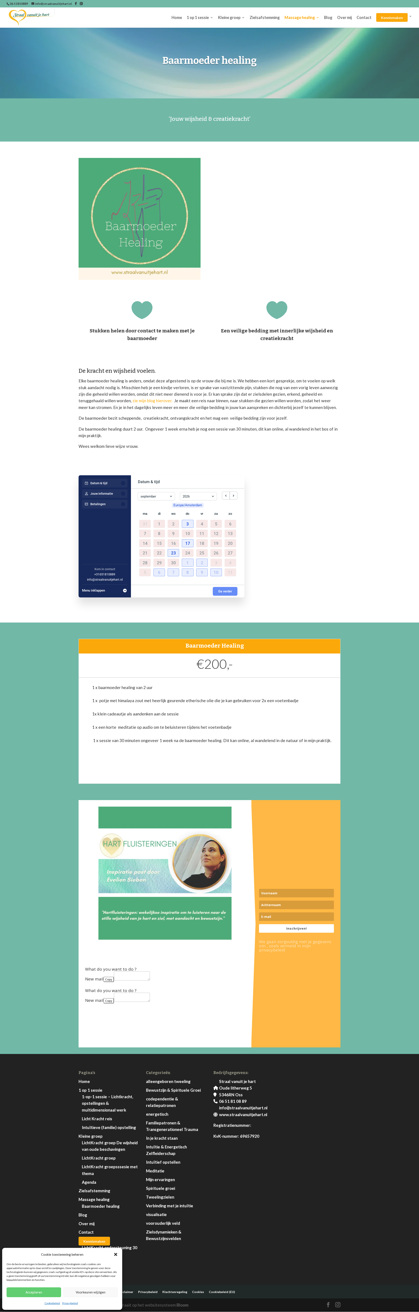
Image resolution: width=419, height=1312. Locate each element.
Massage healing (300, 18)
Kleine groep (229, 18)
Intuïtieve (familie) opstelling (109, 1127)
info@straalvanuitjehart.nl (105, 579)
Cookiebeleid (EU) (222, 1292)
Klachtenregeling (174, 1292)
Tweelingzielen (160, 1196)
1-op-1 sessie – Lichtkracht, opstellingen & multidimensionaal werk (107, 1103)
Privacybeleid (70, 1303)
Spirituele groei (160, 1188)
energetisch (157, 1114)
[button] (115, 1254)
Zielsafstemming (265, 18)
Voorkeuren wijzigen (90, 1292)
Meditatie (155, 1170)
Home (177, 18)
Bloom (183, 1304)
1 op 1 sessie (198, 18)
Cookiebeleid (52, 1303)
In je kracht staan (162, 1138)
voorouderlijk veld (163, 1223)
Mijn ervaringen (160, 1179)
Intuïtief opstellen (163, 1162)
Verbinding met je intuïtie (169, 1205)
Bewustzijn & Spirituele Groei (173, 1090)
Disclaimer (125, 1292)
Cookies (198, 1292)
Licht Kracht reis (97, 1118)
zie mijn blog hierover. (152, 400)
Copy (108, 979)
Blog (328, 18)
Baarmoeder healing (101, 1206)
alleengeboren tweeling (168, 1081)
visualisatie (156, 1214)
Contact (364, 18)
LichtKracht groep (99, 1157)
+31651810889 (104, 574)
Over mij (344, 18)
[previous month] (226, 495)
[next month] (233, 495)
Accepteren (34, 1292)
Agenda (89, 1182)
